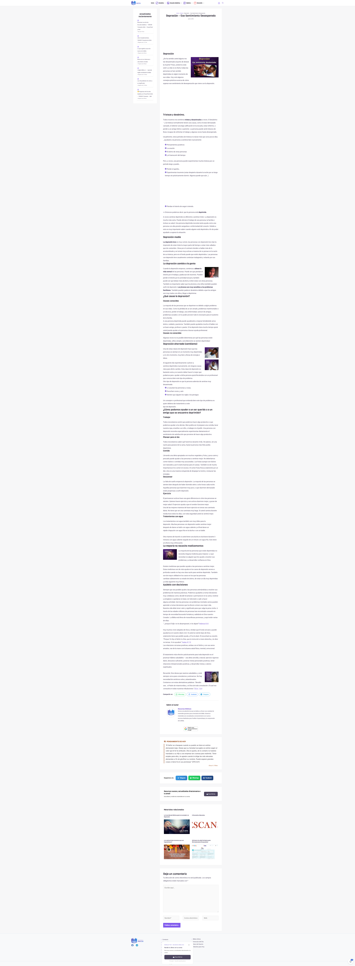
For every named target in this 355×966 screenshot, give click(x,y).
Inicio (177, 13)
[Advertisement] (191, 36)
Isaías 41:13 (186, 642)
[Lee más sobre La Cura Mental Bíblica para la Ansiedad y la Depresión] (177, 826)
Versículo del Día (198, 941)
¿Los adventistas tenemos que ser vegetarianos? (174, 841)
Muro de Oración (198, 944)
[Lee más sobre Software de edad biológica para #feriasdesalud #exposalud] (205, 852)
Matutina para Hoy (198, 947)
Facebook (209, 778)
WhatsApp (195, 778)
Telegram (183, 778)
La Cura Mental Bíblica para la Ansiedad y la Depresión (176, 816)
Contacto (165, 939)
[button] (164, 3)
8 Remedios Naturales (198, 815)
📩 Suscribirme (210, 794)
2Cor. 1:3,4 (198, 689)
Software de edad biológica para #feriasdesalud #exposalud (201, 841)
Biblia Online (197, 939)
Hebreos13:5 (203, 624)
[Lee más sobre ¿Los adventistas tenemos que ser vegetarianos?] (177, 852)
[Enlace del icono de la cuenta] (219, 3)
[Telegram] (137, 945)
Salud (181, 13)
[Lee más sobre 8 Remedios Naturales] (205, 825)
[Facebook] (132, 945)
